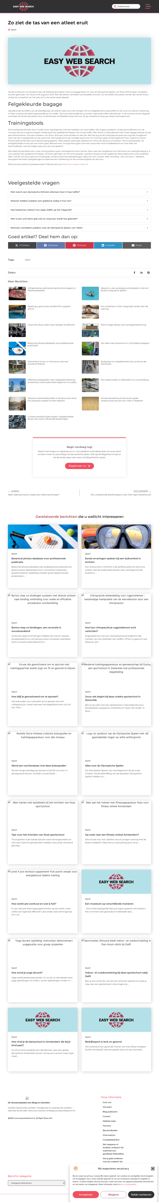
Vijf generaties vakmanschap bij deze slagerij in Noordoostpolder (52, 289)
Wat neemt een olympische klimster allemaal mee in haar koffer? (79, 192)
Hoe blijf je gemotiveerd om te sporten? (34, 696)
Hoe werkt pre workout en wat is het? (33, 903)
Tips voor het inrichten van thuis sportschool (37, 834)
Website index (109, 1121)
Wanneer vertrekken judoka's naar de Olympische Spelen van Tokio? (79, 227)
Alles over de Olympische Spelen (104, 765)
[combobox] (126, 6)
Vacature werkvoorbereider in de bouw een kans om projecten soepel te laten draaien (52, 399)
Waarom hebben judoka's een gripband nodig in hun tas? (79, 201)
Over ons (107, 1102)
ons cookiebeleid (128, 1184)
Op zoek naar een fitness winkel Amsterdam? (112, 834)
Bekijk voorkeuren (141, 1194)
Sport (13, 29)
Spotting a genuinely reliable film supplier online (49, 307)
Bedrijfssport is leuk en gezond (103, 1041)
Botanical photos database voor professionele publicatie (51, 344)
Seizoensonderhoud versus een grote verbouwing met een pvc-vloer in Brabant (122, 399)
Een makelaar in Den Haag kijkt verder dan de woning (124, 307)
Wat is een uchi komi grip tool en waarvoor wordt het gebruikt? (79, 218)
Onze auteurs (109, 1135)
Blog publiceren (110, 1111)
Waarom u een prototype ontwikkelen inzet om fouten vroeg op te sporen (125, 289)
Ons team (107, 1107)
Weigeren (113, 1194)
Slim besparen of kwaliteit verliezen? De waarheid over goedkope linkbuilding (113, 1149)
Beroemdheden (110, 1130)
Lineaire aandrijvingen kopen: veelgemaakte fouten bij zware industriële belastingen (51, 417)
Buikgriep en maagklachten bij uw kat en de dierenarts (123, 362)
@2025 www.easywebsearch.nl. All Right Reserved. (30, 1118)
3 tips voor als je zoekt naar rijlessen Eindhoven (51, 324)
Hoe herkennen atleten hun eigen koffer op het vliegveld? (79, 210)
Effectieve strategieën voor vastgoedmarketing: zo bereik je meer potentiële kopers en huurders (52, 380)
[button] (152, 1168)
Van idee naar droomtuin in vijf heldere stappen (125, 343)
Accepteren (85, 1194)
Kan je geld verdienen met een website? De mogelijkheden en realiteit (113, 1163)
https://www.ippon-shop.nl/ (75, 164)
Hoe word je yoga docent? (27, 972)
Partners (107, 1126)
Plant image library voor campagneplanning (123, 324)
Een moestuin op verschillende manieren (109, 903)
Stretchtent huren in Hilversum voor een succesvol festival (48, 362)
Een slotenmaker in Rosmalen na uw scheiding (125, 379)
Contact (106, 1116)
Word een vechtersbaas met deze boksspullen (38, 765)
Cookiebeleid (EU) (111, 1140)
